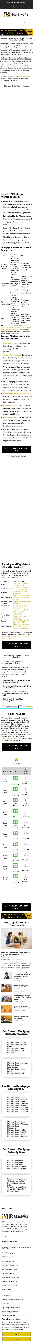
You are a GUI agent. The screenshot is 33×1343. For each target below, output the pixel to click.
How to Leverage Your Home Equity (21, 1017)
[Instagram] (16, 7)
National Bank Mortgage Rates (11, 1277)
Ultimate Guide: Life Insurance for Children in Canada (22, 987)
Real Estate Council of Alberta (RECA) (21, 584)
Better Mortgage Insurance (10, 1312)
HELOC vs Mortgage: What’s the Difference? (22, 1007)
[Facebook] (11, 7)
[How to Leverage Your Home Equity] (6, 1019)
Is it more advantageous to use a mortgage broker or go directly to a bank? (14, 693)
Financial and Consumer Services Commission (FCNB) (22, 597)
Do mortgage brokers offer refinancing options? (12, 700)
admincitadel (6, 959)
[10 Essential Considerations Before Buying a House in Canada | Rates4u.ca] (16, 938)
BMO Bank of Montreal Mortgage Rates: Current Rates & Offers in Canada (16, 1248)
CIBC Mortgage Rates (8, 1257)
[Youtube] (21, 7)
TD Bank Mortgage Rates (9, 1253)
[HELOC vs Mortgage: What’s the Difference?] (6, 1009)
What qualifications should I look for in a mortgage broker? (15, 681)
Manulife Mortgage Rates (9, 1269)
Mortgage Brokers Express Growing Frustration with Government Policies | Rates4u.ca (23, 975)
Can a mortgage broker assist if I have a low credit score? (16, 687)
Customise (16, 1339)
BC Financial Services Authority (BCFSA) (21, 588)
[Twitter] (13, 7)
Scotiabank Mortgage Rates (10, 1265)
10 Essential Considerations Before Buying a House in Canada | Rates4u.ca (15, 954)
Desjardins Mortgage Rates (10, 1285)
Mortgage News (6, 1295)
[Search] (24, 23)
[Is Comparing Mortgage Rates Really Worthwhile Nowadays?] (6, 998)
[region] (16, 1329)
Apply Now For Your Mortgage (16, 2)
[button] (16, 662)
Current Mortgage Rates (9, 1316)
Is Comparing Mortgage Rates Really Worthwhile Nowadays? (22, 997)
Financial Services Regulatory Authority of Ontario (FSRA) (21, 610)
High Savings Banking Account (11, 1308)
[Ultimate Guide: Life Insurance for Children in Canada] (6, 988)
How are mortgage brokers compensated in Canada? (12, 662)
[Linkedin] (18, 7)
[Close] (31, 1317)
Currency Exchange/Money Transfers (13, 1299)
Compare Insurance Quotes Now (16, 4)
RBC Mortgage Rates (8, 1261)
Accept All (16, 1334)
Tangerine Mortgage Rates (10, 1281)
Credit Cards (5, 1303)
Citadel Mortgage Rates (9, 1273)
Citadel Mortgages (25, 76)
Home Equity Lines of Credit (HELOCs (16, 393)
